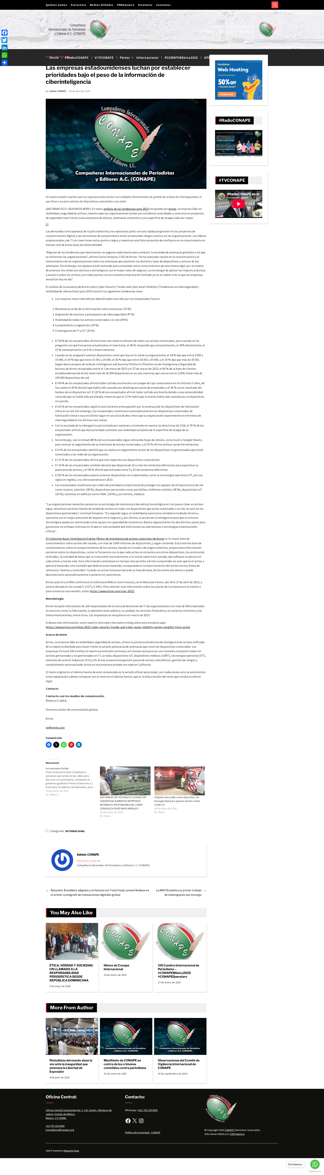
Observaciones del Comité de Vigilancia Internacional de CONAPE (179, 1064)
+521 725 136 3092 (147, 1110)
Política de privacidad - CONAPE (142, 1132)
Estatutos (145, 5)
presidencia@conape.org (60, 1130)
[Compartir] (4, 62)
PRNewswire (125, 5)
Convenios (163, 5)
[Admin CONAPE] (62, 860)
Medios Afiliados (101, 5)
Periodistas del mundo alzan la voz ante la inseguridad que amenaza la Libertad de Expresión (71, 1066)
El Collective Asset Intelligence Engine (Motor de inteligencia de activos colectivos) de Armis (105, 538)
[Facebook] (128, 1121)
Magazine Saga (71, 1150)
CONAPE (229, 1130)
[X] (135, 1121)
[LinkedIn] (4, 47)
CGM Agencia (237, 1134)
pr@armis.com (55, 727)
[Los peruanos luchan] (73, 781)
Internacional (75, 831)
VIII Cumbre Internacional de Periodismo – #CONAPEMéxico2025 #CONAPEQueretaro (178, 971)
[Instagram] (141, 1121)
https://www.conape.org (88, 860)
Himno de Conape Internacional (116, 967)
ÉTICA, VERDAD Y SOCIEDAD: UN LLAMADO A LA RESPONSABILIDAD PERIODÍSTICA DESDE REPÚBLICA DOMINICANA (71, 973)
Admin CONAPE (58, 91)
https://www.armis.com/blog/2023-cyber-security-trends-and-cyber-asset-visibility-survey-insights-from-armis (118, 627)
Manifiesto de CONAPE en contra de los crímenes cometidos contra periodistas (125, 1064)
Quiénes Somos (56, 5)
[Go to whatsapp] (315, 1164)
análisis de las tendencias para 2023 (126, 209)
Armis (172, 209)
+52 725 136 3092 (55, 1126)
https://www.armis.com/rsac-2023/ (112, 591)
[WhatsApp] (4, 55)
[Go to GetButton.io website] (315, 1171)
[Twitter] (4, 40)
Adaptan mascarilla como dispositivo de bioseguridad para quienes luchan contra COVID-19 (177, 801)
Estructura (78, 5)
